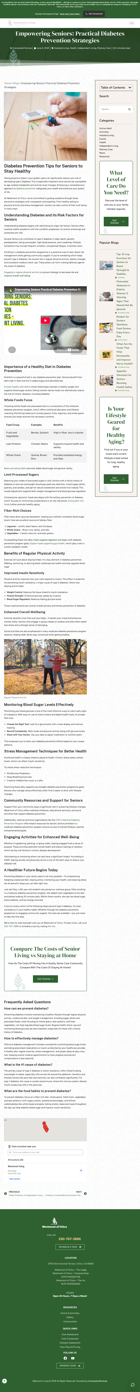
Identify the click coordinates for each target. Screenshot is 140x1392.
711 (68, 2)
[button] (129, 87)
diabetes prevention (26, 188)
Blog (16, 83)
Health (73, 48)
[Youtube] (72, 1358)
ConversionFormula (97, 1381)
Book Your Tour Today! (70, 13)
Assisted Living (61, 48)
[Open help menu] (133, 1384)
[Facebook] (65, 1358)
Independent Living (87, 48)
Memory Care (104, 48)
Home (7, 83)
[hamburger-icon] (132, 23)
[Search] (129, 109)
